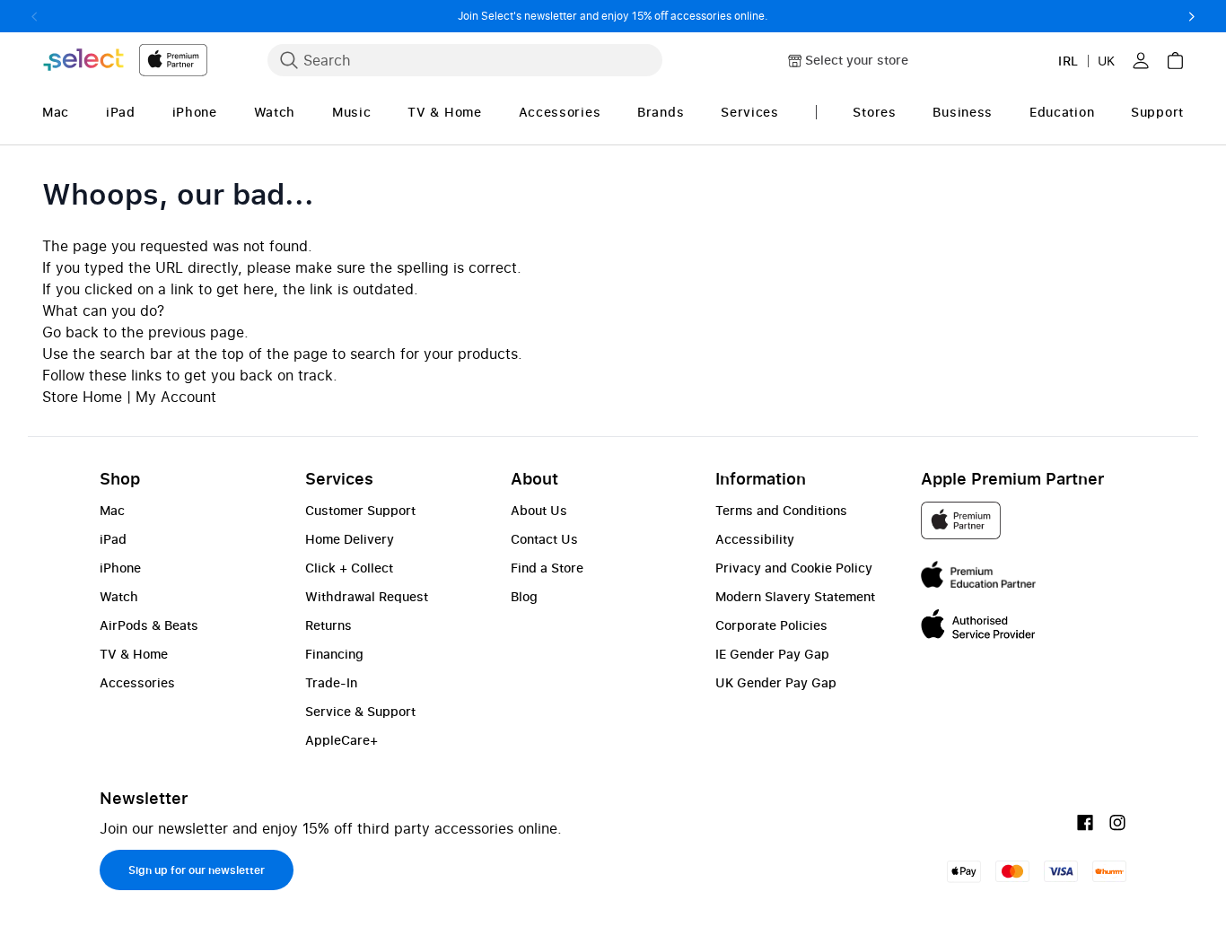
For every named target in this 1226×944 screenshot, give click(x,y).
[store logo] (124, 59)
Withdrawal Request (366, 596)
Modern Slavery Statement (795, 596)
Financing (334, 653)
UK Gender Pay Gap (775, 682)
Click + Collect (349, 567)
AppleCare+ (341, 739)
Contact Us (544, 538)
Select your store (856, 59)
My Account (176, 396)
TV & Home (134, 653)
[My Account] (1141, 60)
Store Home (82, 396)
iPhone (120, 567)
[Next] (1191, 16)
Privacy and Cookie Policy (793, 567)
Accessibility (754, 538)
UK (1106, 60)
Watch (119, 596)
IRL (1068, 60)
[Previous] (34, 16)
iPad (113, 538)
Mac (112, 510)
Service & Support (360, 711)
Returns (328, 625)
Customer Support (360, 510)
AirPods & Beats (149, 625)
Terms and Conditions (781, 510)
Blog (524, 596)
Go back (70, 332)
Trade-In (331, 682)
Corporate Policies (771, 625)
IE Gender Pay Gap (772, 653)
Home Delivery (349, 538)
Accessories (137, 682)
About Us (539, 510)
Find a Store (547, 567)
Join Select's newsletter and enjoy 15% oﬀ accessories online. (613, 15)
